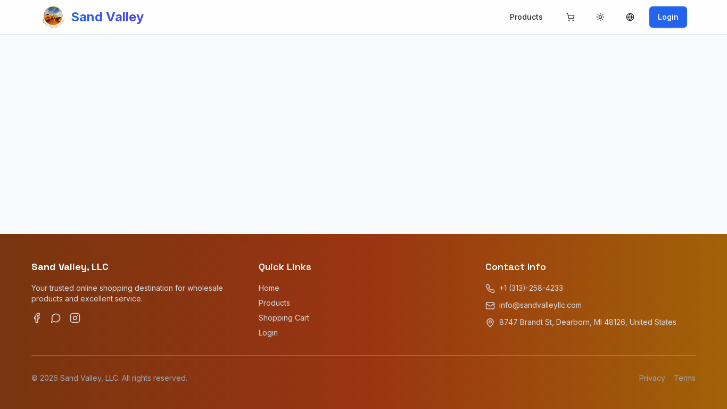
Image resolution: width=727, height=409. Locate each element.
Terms (685, 377)
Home (269, 287)
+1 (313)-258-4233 (531, 287)
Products (526, 16)
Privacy (652, 377)
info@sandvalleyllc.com (540, 304)
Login (668, 16)
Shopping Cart (284, 317)
